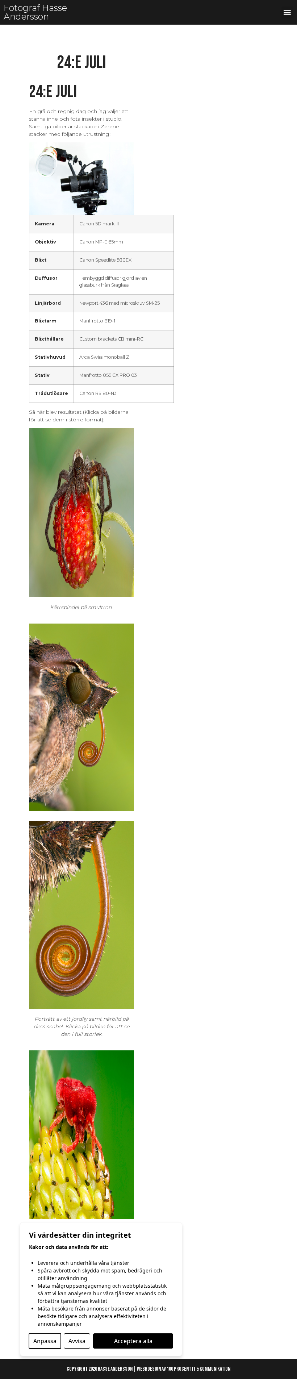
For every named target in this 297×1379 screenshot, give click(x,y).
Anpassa (45, 1341)
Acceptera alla (133, 1341)
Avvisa (76, 1341)
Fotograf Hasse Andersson (35, 12)
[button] (287, 12)
